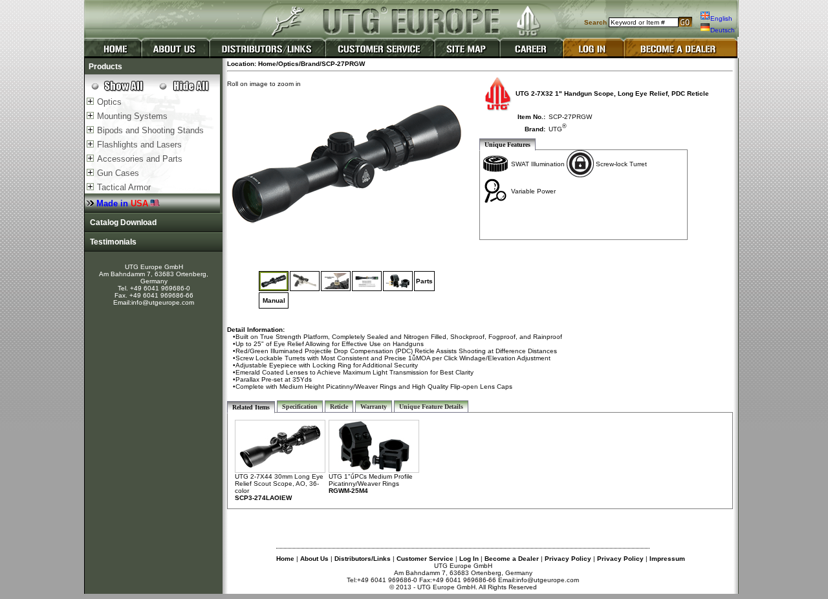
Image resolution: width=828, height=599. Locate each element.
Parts (424, 281)
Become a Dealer (512, 558)
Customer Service (425, 558)
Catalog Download (121, 222)
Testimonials (111, 241)
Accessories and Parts (139, 159)
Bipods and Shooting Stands (150, 130)
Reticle (339, 406)
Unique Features (507, 144)
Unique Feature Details (431, 406)
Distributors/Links (362, 558)
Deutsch (722, 30)
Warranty (373, 406)
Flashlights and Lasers (139, 144)
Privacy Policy (568, 558)
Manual (274, 300)
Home (285, 558)
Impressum (667, 558)
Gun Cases (118, 173)
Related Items (251, 407)
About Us (314, 558)
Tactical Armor (124, 187)
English (721, 18)
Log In (469, 558)
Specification (300, 406)
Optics (109, 102)
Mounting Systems (132, 116)
